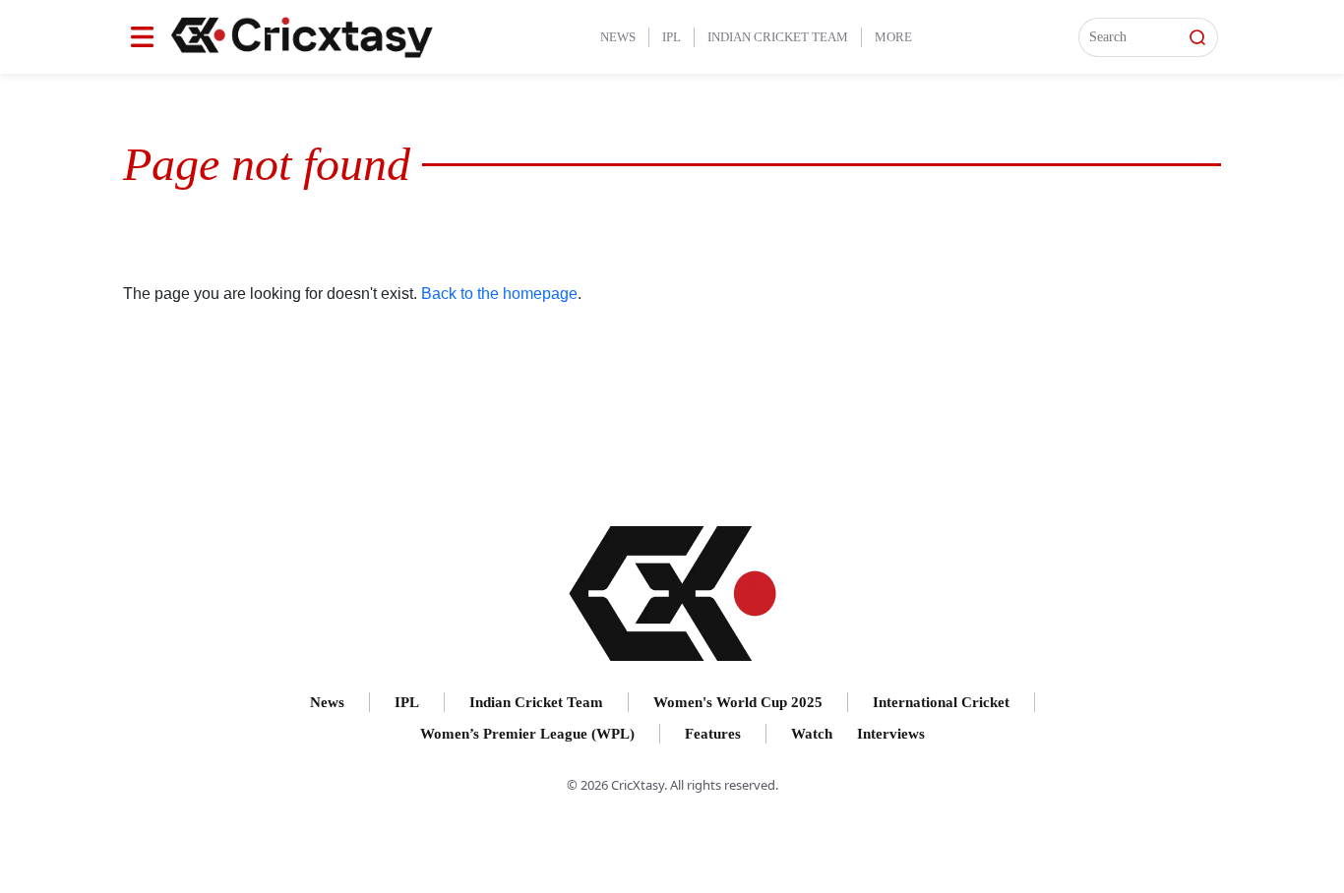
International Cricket (941, 702)
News (618, 37)
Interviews (891, 734)
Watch (811, 734)
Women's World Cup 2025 (738, 702)
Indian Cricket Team (777, 37)
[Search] (1197, 37)
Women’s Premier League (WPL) (527, 734)
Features (713, 734)
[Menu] (142, 37)
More (893, 37)
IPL (671, 37)
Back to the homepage (499, 293)
